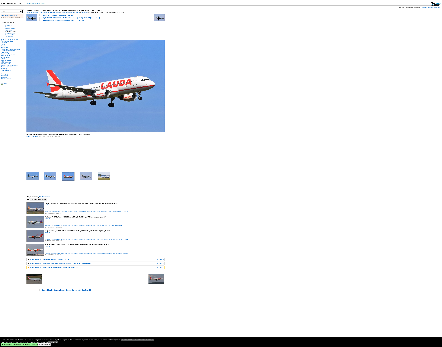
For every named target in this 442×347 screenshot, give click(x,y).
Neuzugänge (5, 74)
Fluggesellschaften (7, 41)
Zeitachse (4, 77)
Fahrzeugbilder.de (10, 28)
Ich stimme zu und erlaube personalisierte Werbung (19, 345)
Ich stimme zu (44, 345)
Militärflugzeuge (6, 62)
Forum (28, 3)
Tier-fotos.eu (9, 36)
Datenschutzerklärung (7, 78)
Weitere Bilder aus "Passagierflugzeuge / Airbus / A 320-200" (49, 259)
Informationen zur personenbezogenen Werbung (137, 340)
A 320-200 (84, 12)
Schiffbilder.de (9, 30)
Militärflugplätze (6, 60)
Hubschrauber (5, 55)
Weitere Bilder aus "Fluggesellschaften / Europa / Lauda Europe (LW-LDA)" (53, 267)
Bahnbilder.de (9, 25)
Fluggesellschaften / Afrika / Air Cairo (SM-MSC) (110, 225)
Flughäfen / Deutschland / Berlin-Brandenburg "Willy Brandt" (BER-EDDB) (71, 18)
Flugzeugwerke (5, 47)
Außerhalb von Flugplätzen (9, 39)
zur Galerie (160, 259)
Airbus (78, 12)
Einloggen (424, 8)
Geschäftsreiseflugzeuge (8, 51)
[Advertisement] (68, 30)
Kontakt (34, 3)
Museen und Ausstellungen (9, 65)
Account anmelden (434, 8)
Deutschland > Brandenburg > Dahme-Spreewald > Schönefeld (66, 290)
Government (5, 52)
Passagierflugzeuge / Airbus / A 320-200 (57, 15)
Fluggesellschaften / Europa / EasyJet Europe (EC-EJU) (112, 239)
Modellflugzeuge (6, 63)
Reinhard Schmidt (32, 136)
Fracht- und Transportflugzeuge (10, 49)
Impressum (40, 3)
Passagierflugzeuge (68, 12)
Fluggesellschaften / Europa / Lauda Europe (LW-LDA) (63, 20)
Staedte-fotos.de (10, 33)
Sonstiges (4, 68)
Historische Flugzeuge (8, 54)
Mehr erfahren (53, 342)
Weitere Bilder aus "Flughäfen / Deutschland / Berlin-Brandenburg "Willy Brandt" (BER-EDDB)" (60, 263)
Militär (3, 59)
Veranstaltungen (6, 70)
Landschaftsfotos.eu (11, 35)
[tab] (95, 259)
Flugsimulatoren (6, 46)
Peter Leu (48, 205)
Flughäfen (4, 43)
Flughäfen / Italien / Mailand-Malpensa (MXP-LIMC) (82, 211)
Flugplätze (4, 44)
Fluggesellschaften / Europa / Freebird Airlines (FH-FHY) (112, 211)
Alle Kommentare (45, 197)
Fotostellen (4, 75)
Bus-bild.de (8, 27)
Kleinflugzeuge (5, 57)
